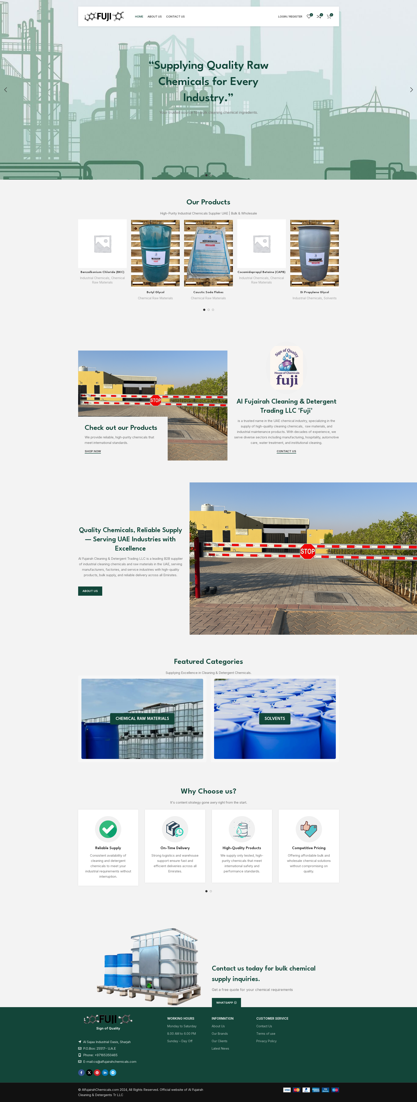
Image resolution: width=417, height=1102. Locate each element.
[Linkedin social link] (105, 1072)
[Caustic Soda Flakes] (208, 253)
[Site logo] (104, 16)
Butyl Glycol (155, 292)
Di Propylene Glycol (314, 292)
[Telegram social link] (113, 1072)
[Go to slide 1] (206, 175)
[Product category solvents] (275, 719)
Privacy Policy (266, 1041)
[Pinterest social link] (97, 1072)
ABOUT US (90, 591)
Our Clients (219, 1041)
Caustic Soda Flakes (208, 292)
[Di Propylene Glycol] (314, 253)
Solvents (330, 298)
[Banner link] (153, 406)
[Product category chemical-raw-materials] (142, 719)
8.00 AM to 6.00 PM (181, 1033)
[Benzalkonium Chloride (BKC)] (102, 243)
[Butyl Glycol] (155, 253)
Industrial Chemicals (94, 278)
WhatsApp (224, 1002)
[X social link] (89, 1072)
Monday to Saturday (182, 1026)
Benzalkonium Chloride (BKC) (102, 272)
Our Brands (220, 1033)
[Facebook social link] (81, 1072)
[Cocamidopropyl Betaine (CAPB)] (261, 243)
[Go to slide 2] (211, 175)
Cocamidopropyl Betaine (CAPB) (261, 272)
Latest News (220, 1048)
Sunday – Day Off (179, 1041)
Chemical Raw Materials (155, 298)
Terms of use (265, 1033)
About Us (218, 1026)
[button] (5, 89)
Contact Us (264, 1026)
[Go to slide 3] (213, 310)
